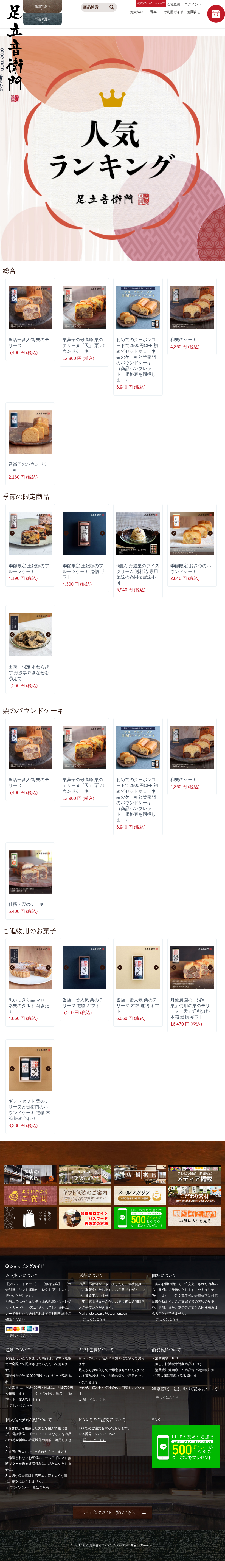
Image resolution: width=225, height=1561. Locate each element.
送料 (153, 12)
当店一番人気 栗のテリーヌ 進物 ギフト (83, 1002)
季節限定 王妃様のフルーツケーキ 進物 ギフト (83, 571)
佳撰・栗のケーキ (26, 904)
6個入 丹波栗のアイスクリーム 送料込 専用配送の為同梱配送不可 (137, 574)
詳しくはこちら (21, 1335)
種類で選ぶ (42, 6)
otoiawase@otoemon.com (108, 1314)
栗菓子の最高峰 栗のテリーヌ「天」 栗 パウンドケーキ (83, 345)
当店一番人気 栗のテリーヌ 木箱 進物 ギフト (137, 1005)
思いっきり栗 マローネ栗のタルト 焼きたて (29, 1005)
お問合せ (193, 12)
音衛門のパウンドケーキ (28, 467)
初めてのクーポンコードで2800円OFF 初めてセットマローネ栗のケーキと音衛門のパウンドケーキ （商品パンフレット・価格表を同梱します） (137, 359)
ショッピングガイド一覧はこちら (108, 1512)
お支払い (136, 12)
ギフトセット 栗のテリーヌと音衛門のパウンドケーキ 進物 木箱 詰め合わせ (29, 1110)
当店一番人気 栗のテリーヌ (29, 342)
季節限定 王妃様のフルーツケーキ (29, 568)
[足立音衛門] (12, 100)
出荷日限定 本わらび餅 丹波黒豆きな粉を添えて (29, 672)
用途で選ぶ (42, 19)
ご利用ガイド (173, 12)
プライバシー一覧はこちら (29, 1487)
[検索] (112, 7)
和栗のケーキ (183, 339)
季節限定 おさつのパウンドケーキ (190, 568)
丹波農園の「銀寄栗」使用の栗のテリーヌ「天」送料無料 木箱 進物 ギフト (190, 1008)
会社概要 (173, 4)
